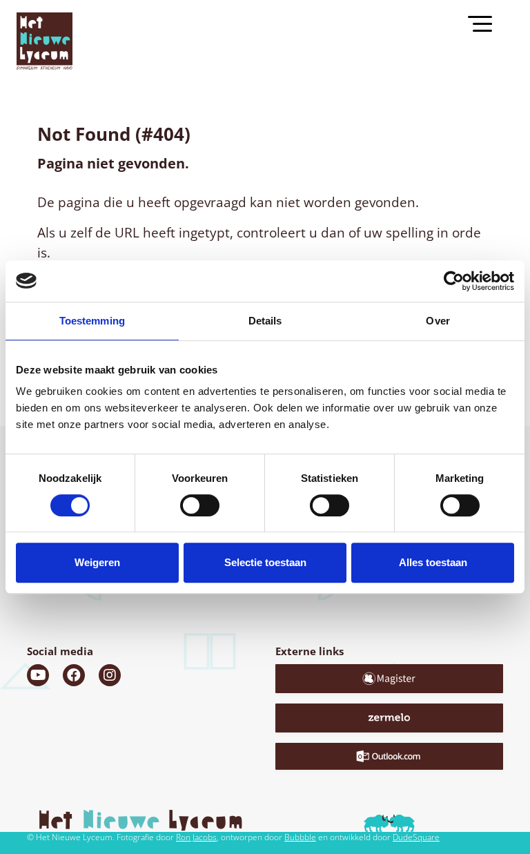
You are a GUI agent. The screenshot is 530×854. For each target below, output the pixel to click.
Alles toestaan (433, 562)
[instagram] (110, 675)
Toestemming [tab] (92, 321)
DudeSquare (416, 837)
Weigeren (97, 562)
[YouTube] (38, 675)
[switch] (199, 505)
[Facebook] (74, 675)
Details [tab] (265, 321)
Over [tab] (437, 321)
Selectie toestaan (265, 562)
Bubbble (300, 837)
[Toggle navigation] (486, 22)
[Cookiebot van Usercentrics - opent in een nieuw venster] (453, 281)
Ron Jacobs (196, 837)
